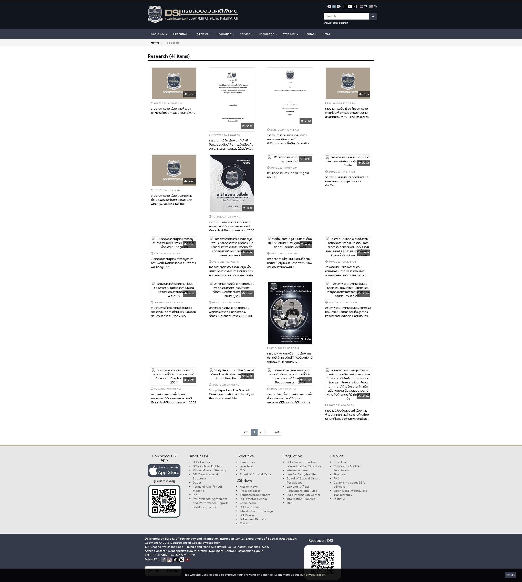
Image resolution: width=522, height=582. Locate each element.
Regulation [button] (224, 34)
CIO (242, 470)
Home (155, 43)
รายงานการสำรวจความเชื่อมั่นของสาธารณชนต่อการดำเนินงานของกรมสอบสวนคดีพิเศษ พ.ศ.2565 (173, 312)
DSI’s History (201, 462)
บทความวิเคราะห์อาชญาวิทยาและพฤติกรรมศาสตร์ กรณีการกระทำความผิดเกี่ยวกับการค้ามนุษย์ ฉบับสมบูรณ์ (231, 314)
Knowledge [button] (267, 34)
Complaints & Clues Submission (347, 468)
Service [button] (245, 34)
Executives (247, 462)
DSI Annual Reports (253, 519)
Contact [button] (310, 34)
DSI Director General (254, 499)
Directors (246, 466)
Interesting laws (297, 470)
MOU (290, 503)
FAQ (336, 478)
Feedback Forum (204, 507)
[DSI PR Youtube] (187, 559)
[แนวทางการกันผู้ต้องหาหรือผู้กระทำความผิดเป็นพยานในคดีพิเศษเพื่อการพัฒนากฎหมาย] (174, 243)
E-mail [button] (326, 34)
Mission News (249, 487)
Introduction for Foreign (256, 511)
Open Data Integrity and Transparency (350, 493)
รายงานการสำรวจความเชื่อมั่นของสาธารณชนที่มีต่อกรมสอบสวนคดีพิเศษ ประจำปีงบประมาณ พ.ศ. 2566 (231, 226)
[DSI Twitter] (182, 559)
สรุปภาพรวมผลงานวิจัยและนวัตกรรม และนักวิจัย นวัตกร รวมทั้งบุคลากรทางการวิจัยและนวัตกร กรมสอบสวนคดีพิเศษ (348, 314)
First (246, 432)
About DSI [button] (158, 34)
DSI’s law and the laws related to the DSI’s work (304, 464)
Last (276, 432)
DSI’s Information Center (303, 495)
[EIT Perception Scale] (164, 501)
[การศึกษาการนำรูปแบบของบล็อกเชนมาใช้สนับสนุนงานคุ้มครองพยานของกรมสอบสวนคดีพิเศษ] (290, 243)
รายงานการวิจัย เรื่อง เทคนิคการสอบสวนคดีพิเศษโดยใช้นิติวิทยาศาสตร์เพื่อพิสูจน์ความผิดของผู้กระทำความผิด (288, 141)
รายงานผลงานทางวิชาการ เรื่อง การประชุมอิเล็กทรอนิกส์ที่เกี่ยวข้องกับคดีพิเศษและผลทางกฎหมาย (290, 357)
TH (365, 6)
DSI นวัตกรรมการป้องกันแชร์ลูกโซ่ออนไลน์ (288, 175)
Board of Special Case (255, 474)
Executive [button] (180, 34)
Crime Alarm (248, 503)
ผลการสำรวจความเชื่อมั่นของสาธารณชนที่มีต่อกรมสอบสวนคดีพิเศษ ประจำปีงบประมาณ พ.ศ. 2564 (173, 398)
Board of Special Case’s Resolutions (303, 480)
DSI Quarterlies (250, 507)
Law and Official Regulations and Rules (302, 489)
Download (340, 462)
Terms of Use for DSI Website (207, 489)
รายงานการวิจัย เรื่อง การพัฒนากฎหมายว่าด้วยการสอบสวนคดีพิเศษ (173, 111)
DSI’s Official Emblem (207, 466)
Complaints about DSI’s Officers (349, 484)
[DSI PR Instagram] (170, 559)
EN (375, 6)
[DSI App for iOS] (164, 470)
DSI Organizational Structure (205, 476)
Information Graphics (301, 499)
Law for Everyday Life (301, 474)
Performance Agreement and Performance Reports (211, 501)
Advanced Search (336, 23)
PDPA (196, 495)
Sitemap (339, 474)
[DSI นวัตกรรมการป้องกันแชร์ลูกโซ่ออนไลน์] (290, 159)
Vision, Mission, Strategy (209, 470)
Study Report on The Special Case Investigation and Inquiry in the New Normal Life (231, 394)
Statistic (339, 499)
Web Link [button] (290, 34)
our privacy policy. (312, 575)
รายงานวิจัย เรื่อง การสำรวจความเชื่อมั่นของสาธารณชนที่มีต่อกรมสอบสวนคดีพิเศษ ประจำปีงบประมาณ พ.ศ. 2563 (290, 400)
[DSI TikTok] (176, 559)
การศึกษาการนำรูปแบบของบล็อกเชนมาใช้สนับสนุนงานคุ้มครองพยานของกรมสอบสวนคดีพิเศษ (289, 263)
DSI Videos (247, 515)
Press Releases (250, 491)
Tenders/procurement (255, 495)
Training (245, 523)
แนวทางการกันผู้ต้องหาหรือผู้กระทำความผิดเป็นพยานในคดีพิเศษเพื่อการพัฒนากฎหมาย (173, 263)
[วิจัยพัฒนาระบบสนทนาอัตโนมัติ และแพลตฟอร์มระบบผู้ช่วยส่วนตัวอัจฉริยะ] (348, 161)
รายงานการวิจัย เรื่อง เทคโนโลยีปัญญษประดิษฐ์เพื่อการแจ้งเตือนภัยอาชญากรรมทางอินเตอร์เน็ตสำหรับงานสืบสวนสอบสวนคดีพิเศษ (231, 146)
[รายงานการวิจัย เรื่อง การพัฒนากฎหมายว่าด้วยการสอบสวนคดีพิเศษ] (174, 83)
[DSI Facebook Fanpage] (164, 559)
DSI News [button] (202, 34)
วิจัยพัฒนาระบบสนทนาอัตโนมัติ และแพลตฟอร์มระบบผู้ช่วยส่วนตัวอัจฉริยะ (347, 181)
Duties (197, 482)
